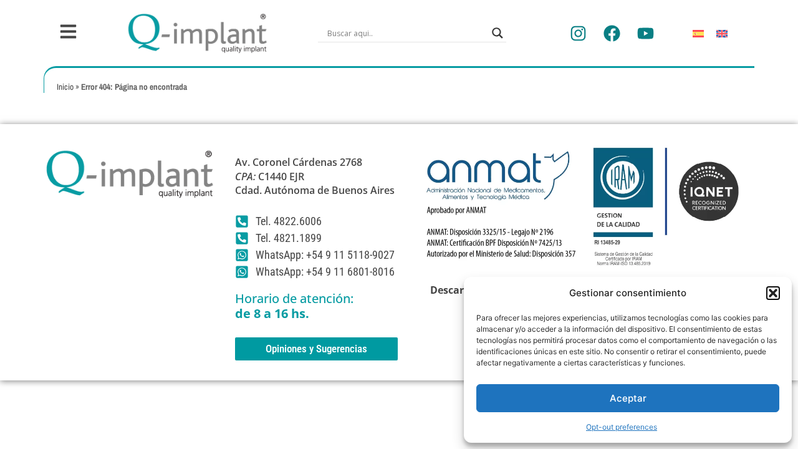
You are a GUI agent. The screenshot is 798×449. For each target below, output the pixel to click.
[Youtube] (645, 33)
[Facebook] (611, 33)
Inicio (65, 86)
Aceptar (628, 398)
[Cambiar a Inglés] (722, 33)
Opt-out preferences (621, 427)
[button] (773, 293)
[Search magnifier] (497, 33)
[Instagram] (578, 33)
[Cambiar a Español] (698, 33)
